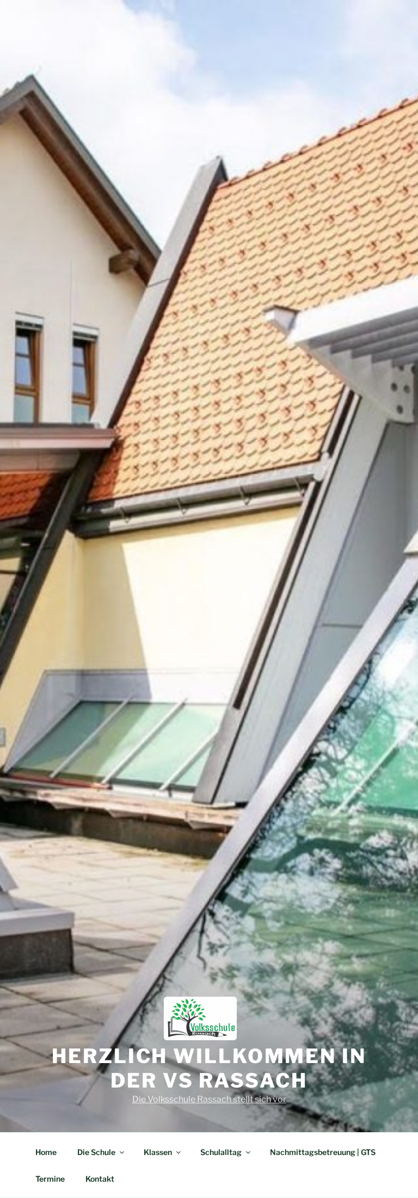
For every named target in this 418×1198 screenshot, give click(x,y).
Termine (50, 1178)
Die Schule (96, 1152)
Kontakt (99, 1178)
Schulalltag (221, 1152)
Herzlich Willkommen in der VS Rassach (209, 1068)
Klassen (158, 1152)
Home (46, 1152)
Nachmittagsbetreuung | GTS (323, 1152)
